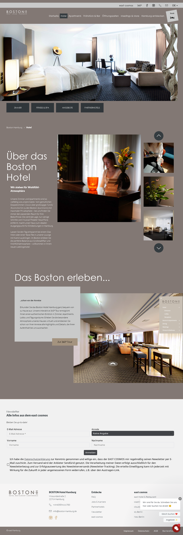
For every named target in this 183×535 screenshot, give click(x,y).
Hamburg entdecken (152, 15)
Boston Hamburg (14, 127)
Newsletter (97, 512)
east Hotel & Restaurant (145, 497)
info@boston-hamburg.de (65, 511)
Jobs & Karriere (99, 501)
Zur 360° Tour (65, 341)
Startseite (54, 15)
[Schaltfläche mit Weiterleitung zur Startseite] (23, 493)
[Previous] (158, 136)
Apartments (75, 15)
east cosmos (126, 5)
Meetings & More (130, 15)
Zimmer (18, 107)
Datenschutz (143, 531)
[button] (160, 504)
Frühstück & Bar (91, 15)
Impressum (128, 531)
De (174, 5)
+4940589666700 (61, 504)
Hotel (63, 15)
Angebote (67, 107)
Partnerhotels (92, 107)
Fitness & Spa (42, 107)
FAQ (94, 497)
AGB (156, 531)
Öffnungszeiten (110, 15)
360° (139, 5)
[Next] (158, 248)
